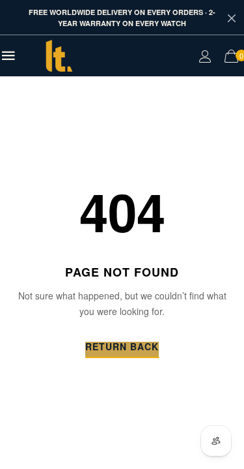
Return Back (122, 347)
